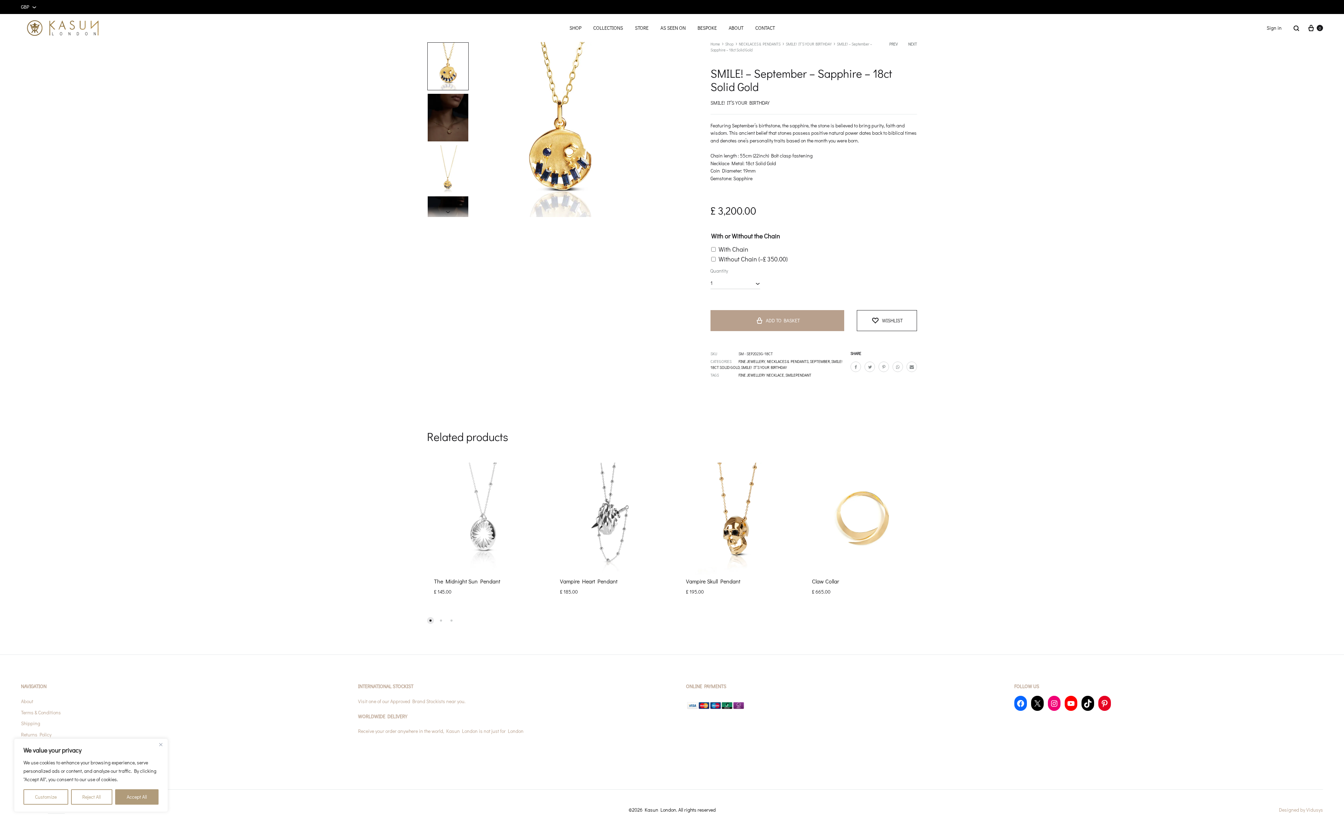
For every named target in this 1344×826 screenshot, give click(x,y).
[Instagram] (1054, 703)
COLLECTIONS (608, 27)
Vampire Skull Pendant (713, 581)
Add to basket (783, 320)
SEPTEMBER (820, 361)
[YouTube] (1071, 703)
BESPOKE (707, 27)
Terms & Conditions (41, 712)
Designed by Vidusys (1301, 809)
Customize (46, 796)
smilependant (798, 375)
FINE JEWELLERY (751, 361)
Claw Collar (825, 581)
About (27, 701)
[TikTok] (1088, 703)
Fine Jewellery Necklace (761, 375)
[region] (91, 775)
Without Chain (753, 259)
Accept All (137, 796)
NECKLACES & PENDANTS (759, 44)
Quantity (719, 270)
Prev (893, 44)
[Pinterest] (1104, 703)
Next (912, 44)
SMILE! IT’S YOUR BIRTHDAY (809, 44)
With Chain (733, 249)
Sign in (1274, 27)
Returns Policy (36, 734)
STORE (642, 27)
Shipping (30, 723)
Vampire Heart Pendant (588, 581)
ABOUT (736, 27)
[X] (1037, 703)
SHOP (575, 27)
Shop (729, 44)
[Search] (1296, 28)
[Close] (160, 744)
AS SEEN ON (673, 27)
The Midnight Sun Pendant (467, 581)
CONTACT (765, 27)
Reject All (91, 796)
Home (715, 44)
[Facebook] (1020, 703)
